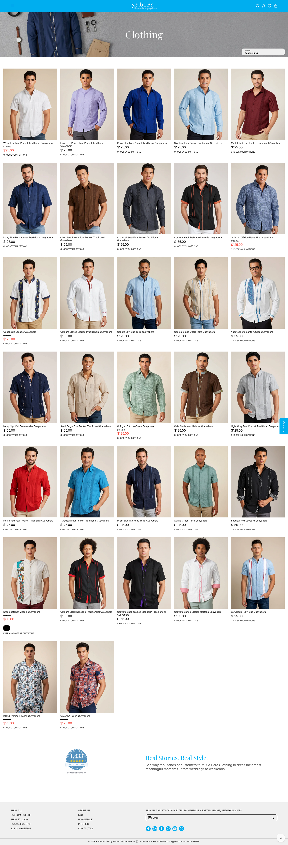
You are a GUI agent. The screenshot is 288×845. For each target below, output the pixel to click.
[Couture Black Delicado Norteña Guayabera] (201, 198)
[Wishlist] (269, 6)
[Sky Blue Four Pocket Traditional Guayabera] (201, 104)
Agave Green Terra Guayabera (191, 520)
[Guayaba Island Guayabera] (87, 677)
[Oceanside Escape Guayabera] (30, 293)
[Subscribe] (273, 817)
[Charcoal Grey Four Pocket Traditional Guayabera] (144, 198)
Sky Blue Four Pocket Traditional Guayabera (198, 143)
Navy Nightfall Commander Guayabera (24, 426)
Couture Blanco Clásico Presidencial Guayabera (86, 331)
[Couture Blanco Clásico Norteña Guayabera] (201, 573)
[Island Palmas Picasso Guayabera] (30, 677)
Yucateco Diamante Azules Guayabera (252, 331)
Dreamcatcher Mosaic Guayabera (21, 611)
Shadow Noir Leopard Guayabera (249, 520)
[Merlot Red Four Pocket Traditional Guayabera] (258, 104)
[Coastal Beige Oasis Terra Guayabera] (201, 293)
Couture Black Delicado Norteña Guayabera (198, 237)
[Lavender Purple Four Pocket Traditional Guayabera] (87, 104)
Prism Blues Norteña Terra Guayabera (137, 520)
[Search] (257, 6)
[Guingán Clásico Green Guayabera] (144, 387)
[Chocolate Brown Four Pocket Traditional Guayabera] (87, 198)
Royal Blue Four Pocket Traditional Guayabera (142, 143)
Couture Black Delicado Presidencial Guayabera (86, 611)
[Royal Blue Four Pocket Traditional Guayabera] (144, 104)
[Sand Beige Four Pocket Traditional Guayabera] (87, 387)
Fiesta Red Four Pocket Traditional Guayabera (28, 520)
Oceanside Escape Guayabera (19, 331)
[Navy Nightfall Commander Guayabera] (30, 387)
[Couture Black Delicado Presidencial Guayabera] (87, 573)
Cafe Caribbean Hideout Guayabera (193, 426)
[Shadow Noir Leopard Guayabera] (258, 481)
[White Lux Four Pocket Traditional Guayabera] (30, 104)
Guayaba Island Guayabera (75, 715)
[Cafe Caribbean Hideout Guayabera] (201, 387)
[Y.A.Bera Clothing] (144, 6)
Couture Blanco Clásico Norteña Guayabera (198, 611)
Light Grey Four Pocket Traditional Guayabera (256, 426)
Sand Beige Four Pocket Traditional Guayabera (85, 426)
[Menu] (12, 6)
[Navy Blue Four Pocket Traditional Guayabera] (30, 198)
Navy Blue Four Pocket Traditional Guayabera (28, 237)
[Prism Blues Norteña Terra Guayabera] (144, 481)
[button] (275, 6)
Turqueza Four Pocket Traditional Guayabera (84, 520)
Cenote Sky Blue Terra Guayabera (135, 331)
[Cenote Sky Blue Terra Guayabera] (144, 293)
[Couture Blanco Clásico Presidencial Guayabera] (87, 293)
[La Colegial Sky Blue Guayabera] (258, 573)
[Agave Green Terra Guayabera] (201, 481)
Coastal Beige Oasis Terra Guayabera (194, 331)
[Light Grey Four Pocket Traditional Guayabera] (258, 387)
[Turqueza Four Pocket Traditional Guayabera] (87, 481)
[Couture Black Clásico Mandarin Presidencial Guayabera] (144, 573)
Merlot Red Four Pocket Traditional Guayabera (256, 143)
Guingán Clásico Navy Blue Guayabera (252, 237)
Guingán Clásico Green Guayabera (135, 426)
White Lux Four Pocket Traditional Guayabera (28, 143)
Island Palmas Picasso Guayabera (21, 715)
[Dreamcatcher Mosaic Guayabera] (30, 573)
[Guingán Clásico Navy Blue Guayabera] (258, 198)
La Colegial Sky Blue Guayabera (248, 611)
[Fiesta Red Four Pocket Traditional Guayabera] (30, 481)
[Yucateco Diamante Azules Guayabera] (258, 293)
